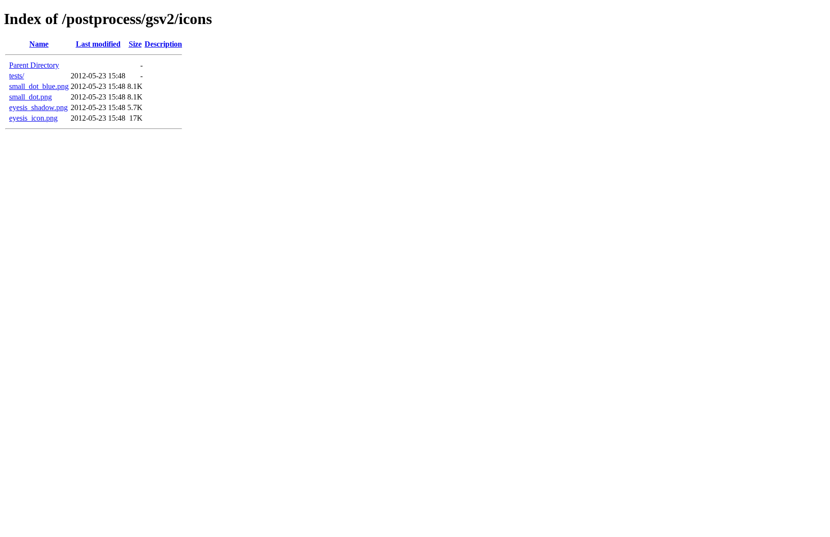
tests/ (16, 76)
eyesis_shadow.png (38, 107)
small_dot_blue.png (39, 86)
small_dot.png (30, 97)
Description (163, 44)
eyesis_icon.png (33, 118)
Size (135, 44)
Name (39, 44)
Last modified (98, 44)
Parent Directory (34, 65)
